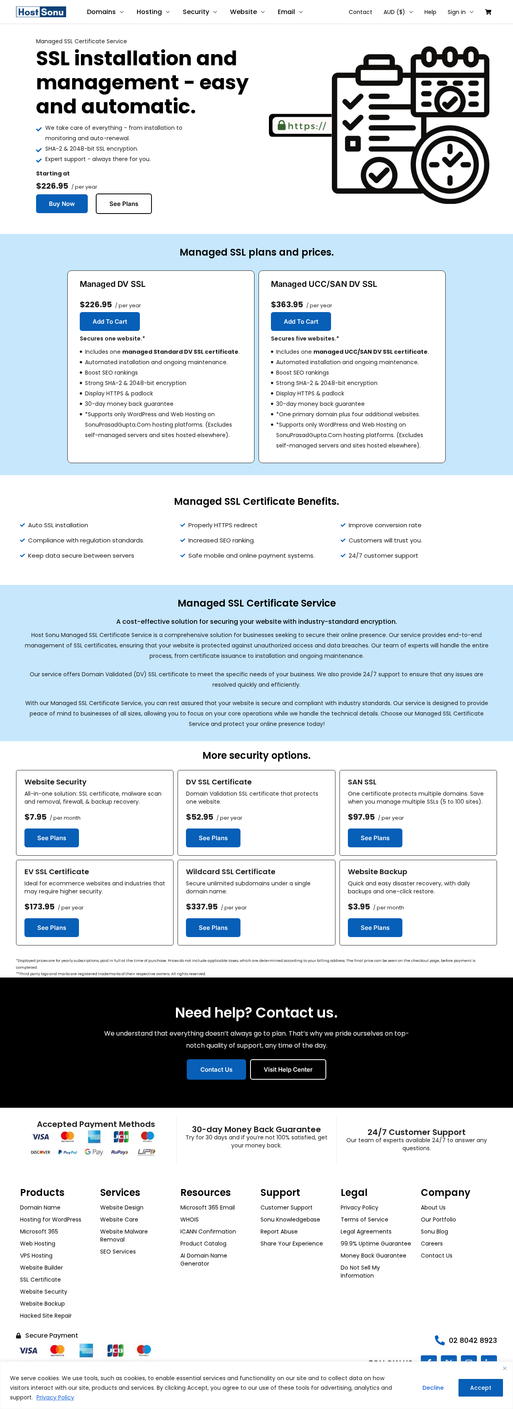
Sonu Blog (434, 1232)
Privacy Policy (55, 1397)
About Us (433, 1207)
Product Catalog (203, 1244)
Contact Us (436, 1256)
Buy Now (62, 204)
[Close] (504, 1368)
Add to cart (110, 321)
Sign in (457, 12)
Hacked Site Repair (46, 1316)
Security (196, 11)
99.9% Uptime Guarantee (376, 1244)
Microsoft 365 (39, 1232)
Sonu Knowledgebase (290, 1219)
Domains (101, 11)
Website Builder (41, 1268)
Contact (360, 12)
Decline (433, 1388)
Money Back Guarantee (373, 1256)
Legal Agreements (366, 1232)
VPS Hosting (36, 1256)
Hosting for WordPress (50, 1219)
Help (430, 12)
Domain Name (40, 1207)
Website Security (43, 1292)
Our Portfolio (438, 1219)
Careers (432, 1244)
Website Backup (42, 1304)
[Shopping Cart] (488, 12)
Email (286, 11)
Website (243, 11)
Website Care (119, 1219)
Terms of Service (364, 1219)
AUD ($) (394, 12)
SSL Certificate (40, 1280)
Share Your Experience (292, 1244)
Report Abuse (279, 1232)
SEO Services (118, 1252)
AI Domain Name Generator (203, 1260)
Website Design (121, 1207)
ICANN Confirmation (208, 1232)
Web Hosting (37, 1244)
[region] (256, 1385)
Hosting (149, 11)
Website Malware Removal (124, 1236)
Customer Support (287, 1207)
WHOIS (189, 1219)
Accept (480, 1388)
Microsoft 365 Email (207, 1207)
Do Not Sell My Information (360, 1272)
